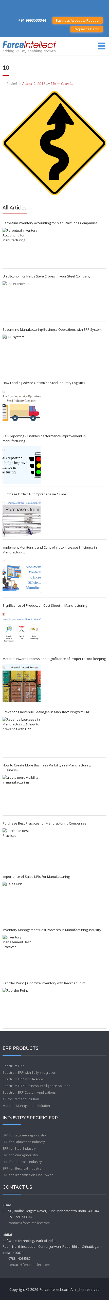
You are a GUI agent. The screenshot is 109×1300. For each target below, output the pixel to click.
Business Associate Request (77, 20)
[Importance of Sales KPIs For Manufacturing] (22, 901)
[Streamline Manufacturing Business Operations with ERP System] (22, 354)
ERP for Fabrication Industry (24, 1141)
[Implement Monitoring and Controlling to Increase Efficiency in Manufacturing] (22, 576)
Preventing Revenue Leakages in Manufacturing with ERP (46, 712)
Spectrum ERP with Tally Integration (29, 1072)
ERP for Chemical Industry (22, 1161)
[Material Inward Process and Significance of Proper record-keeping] (22, 683)
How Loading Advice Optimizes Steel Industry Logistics (44, 382)
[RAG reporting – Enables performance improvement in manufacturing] (22, 465)
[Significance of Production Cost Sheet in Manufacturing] (22, 630)
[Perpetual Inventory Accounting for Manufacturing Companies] (22, 247)
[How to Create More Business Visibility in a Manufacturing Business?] (22, 794)
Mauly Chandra (62, 84)
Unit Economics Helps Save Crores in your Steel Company (46, 276)
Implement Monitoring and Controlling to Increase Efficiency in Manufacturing (50, 549)
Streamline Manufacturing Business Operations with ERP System (52, 329)
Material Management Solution (26, 1105)
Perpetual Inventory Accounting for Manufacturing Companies (50, 223)
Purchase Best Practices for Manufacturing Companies (44, 823)
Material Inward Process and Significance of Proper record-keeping (54, 658)
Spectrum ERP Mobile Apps (23, 1079)
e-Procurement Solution (21, 1099)
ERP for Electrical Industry (22, 1168)
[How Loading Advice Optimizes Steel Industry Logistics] (22, 407)
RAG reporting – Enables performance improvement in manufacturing (44, 438)
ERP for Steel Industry (19, 1148)
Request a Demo (86, 29)
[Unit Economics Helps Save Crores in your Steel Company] (22, 300)
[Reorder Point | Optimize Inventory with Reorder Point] (22, 1007)
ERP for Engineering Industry (24, 1135)
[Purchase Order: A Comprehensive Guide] (22, 518)
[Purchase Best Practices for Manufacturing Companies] (22, 847)
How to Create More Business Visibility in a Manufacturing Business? (47, 767)
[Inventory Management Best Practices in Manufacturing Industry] (22, 954)
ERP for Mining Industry (20, 1155)
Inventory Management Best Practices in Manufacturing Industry (52, 929)
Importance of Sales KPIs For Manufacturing (36, 876)
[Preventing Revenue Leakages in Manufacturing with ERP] (22, 736)
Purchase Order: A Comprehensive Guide (34, 494)
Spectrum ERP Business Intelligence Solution (36, 1085)
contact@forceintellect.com (29, 1223)
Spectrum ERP (13, 1066)
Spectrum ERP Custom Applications (29, 1092)
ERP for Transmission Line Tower (28, 1175)
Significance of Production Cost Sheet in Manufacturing (45, 605)
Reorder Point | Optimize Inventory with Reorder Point (44, 983)
